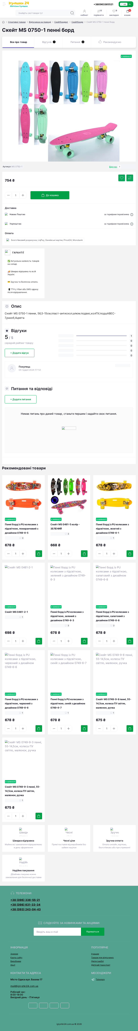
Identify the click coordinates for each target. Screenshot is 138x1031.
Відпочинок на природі (40, 22)
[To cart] (39, 553)
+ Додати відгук (19, 352)
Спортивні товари (17, 22)
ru (130, 4)
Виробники (15, 961)
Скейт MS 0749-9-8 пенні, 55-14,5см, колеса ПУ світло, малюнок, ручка (113, 703)
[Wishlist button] (121, 178)
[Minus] (8, 195)
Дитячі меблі (97, 961)
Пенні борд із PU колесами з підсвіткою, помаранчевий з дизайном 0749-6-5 (21, 528)
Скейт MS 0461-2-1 (16, 611)
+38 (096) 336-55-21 (25, 900)
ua (125, 4)
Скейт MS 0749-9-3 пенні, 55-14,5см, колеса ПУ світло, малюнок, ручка (22, 791)
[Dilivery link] (131, 214)
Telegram (100, 979)
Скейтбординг (61, 22)
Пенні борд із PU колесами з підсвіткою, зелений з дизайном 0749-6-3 (66, 616)
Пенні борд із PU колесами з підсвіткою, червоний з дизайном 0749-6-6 (21, 703)
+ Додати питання (20, 399)
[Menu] (4, 4)
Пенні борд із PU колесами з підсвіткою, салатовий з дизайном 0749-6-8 (112, 616)
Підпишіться (92, 931)
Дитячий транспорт (100, 965)
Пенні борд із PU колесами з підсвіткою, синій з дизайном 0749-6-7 (67, 703)
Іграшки (95, 954)
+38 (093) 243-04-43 (25, 909)
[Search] (72, 13)
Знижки (14, 954)
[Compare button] (129, 178)
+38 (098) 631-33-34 (25, 904)
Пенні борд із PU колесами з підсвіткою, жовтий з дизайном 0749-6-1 (112, 528)
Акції (12, 965)
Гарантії (18, 252)
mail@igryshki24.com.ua (24, 986)
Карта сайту (16, 957)
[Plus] (23, 195)
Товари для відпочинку (102, 957)
